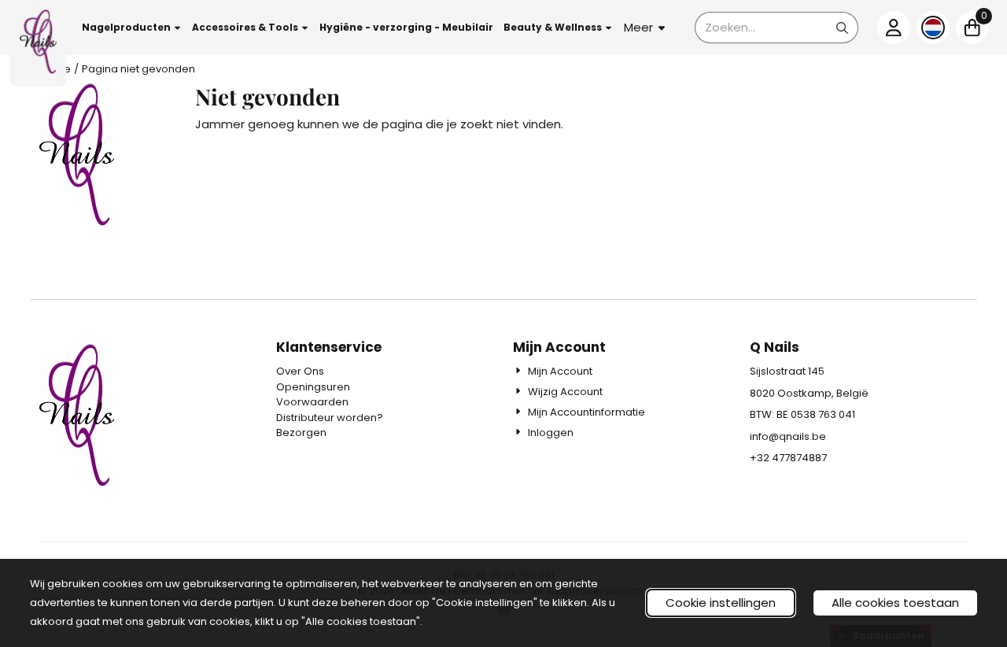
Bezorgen (301, 432)
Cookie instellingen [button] (721, 602)
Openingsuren (313, 386)
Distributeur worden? (329, 417)
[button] (132, 27)
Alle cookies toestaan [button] (895, 602)
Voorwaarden (312, 401)
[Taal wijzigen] (933, 27)
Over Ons (300, 371)
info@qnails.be (788, 436)
